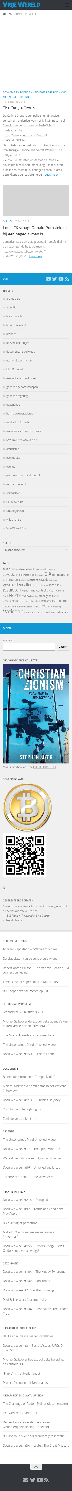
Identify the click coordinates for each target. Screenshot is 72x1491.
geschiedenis (14, 584)
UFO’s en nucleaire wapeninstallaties (28, 1336)
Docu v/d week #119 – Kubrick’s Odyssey (31, 1100)
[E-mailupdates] (48, 279)
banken (51, 569)
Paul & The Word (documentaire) (25, 1300)
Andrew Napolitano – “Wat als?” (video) (30, 949)
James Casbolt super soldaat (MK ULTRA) (31, 982)
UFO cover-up (14, 502)
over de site (13, 457)
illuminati (33, 584)
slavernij (7, 606)
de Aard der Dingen (17, 343)
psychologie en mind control (23, 475)
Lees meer (51, 174)
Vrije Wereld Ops (16, 528)
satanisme (60, 601)
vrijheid (45, 612)
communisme (60, 574)
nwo (29, 596)
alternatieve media (21, 569)
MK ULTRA (52, 590)
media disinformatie (18, 422)
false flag (35, 579)
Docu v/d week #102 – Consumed (26, 1281)
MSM (61, 590)
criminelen (10, 579)
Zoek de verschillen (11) (19, 1119)
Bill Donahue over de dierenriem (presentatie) (34, 1436)
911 (11, 569)
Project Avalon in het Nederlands (25, 1383)
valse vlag (57, 606)
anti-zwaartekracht (38, 569)
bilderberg (24, 574)
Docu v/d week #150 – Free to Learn (28, 1054)
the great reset (30, 606)
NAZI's (15, 595)
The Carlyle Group (19, 107)
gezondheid (13, 404)
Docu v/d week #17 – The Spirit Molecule (31, 1149)
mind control (37, 590)
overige (8, 221)
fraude (44, 579)
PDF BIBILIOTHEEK (44, 767)
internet (45, 585)
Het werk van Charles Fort (21, 1413)
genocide (53, 580)
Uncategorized (15, 511)
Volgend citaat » (12, 920)
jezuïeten (12, 590)
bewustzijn (10, 574)
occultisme (12, 449)
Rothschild (47, 601)
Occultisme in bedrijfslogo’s (22, 1109)
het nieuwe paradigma (19, 413)
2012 (5, 569)
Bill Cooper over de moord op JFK (25, 991)
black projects (14, 316)
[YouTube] (60, 279)
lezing (25, 590)
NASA (5, 596)
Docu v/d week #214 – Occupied (25, 1200)
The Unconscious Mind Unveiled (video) (29, 1045)
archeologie (13, 298)
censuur (40, 575)
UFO (43, 606)
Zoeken (7, 640)
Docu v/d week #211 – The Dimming (28, 1290)
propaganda (46, 596)
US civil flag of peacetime (20, 1223)
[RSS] (67, 279)
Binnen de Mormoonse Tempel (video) (29, 1077)
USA (50, 607)
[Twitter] (54, 279)
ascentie (11, 307)
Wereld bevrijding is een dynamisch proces (32, 1158)
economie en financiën (17, 92)
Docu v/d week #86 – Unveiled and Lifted (31, 1167)
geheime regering (46, 92)
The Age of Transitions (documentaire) (29, 1035)
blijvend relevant (16, 325)
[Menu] (67, 5)
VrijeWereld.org (32, 612)
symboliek (17, 606)
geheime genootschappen (22, 387)
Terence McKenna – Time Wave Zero (28, 1177)
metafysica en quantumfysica (23, 431)
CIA (47, 574)
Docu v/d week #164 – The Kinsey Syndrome (34, 1271)
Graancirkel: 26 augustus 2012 (24, 1012)
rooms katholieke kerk (30, 601)
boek (33, 574)
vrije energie (13, 519)
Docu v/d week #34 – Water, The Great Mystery (36, 1445)
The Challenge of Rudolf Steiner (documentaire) (35, 1403)
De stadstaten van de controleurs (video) (30, 958)
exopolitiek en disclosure (21, 378)
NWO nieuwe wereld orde (21, 440)
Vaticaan (13, 611)
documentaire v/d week (20, 351)
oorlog (35, 596)
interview (55, 585)
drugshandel (24, 580)
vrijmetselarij (59, 612)
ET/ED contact (14, 369)
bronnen (11, 334)
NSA (24, 596)
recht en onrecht (16, 484)
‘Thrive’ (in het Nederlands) (21, 1373)
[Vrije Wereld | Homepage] (27, 5)
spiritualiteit (13, 493)
